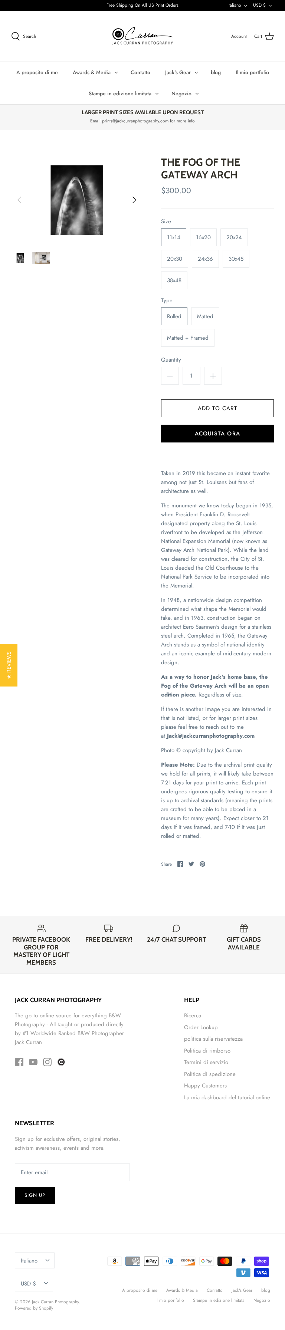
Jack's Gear (178, 72)
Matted (205, 316)
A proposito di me (37, 72)
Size (166, 221)
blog (216, 72)
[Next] (134, 200)
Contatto (140, 72)
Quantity (171, 360)
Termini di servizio (206, 1062)
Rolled (174, 316)
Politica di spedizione (210, 1074)
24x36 (205, 259)
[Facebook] (19, 1062)
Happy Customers (205, 1086)
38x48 (174, 280)
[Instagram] (47, 1062)
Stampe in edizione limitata (120, 93)
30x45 (236, 259)
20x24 (234, 237)
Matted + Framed (188, 338)
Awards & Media (92, 72)
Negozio (181, 93)
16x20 (203, 237)
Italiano (234, 5)
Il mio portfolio (252, 72)
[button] (8, 665)
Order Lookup (201, 1027)
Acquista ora (217, 433)
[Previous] (19, 200)
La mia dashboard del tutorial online (227, 1097)
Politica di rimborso (207, 1051)
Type (167, 300)
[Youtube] (33, 1062)
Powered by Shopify (34, 1308)
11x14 (173, 237)
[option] (76, 200)
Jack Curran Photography (55, 1301)
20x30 (174, 259)
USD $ (259, 5)
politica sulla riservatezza (213, 1039)
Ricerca (192, 1015)
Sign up (34, 1195)
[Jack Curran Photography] (142, 36)
